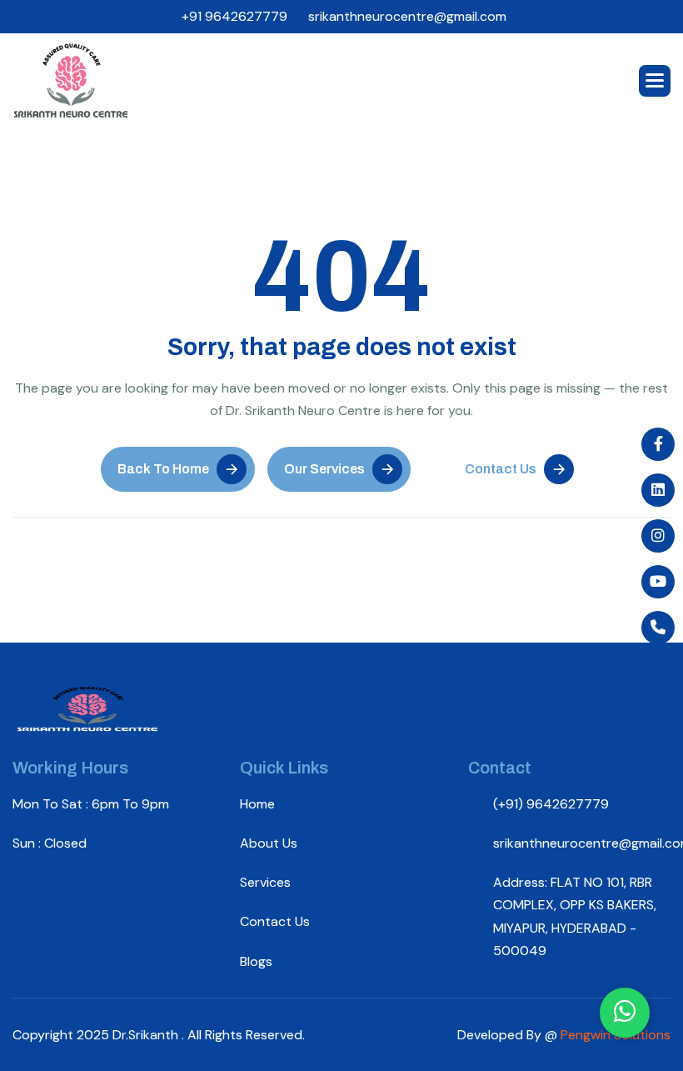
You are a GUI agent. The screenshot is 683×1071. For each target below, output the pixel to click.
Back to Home (163, 469)
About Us (268, 843)
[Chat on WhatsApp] (625, 1013)
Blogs (256, 961)
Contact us (275, 921)
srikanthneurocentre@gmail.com (407, 16)
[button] (655, 81)
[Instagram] (658, 536)
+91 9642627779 (234, 16)
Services (265, 882)
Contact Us (500, 469)
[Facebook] (658, 444)
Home (257, 804)
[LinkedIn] (658, 490)
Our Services (324, 469)
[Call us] (658, 627)
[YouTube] (658, 581)
